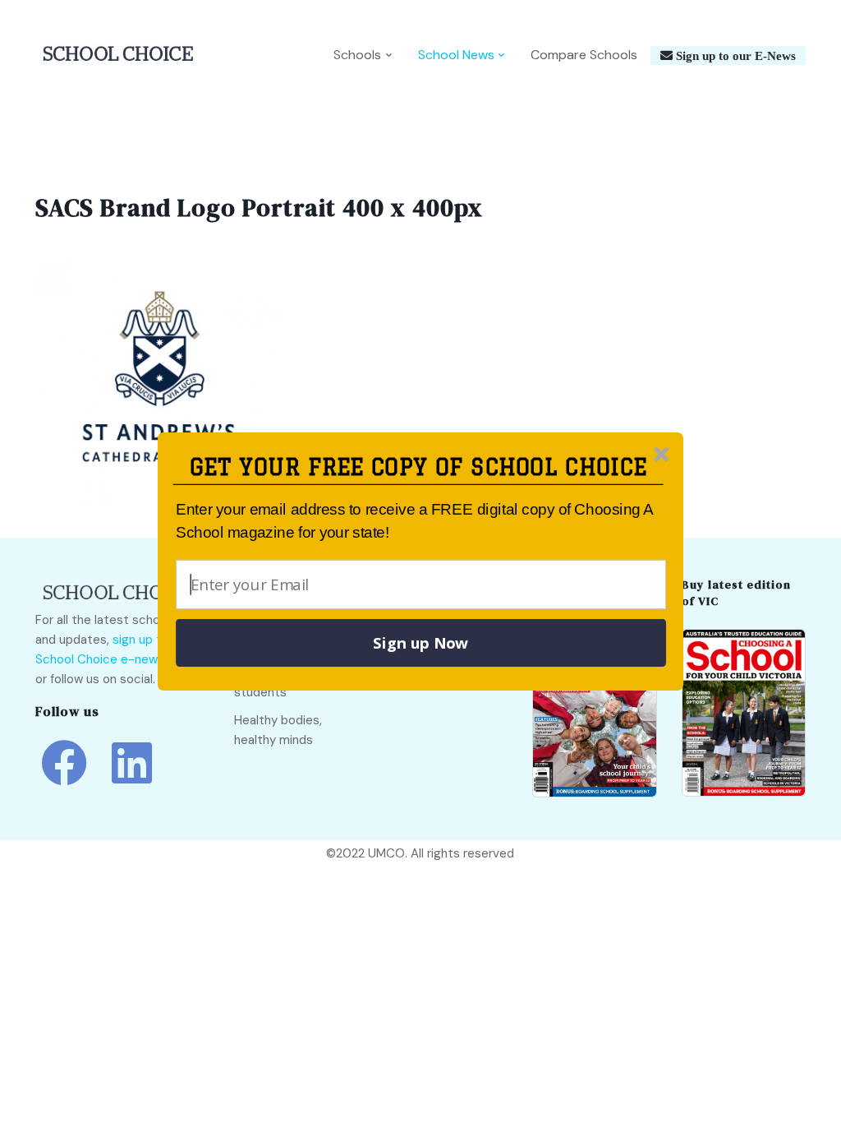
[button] (418, 467)
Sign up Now (420, 643)
